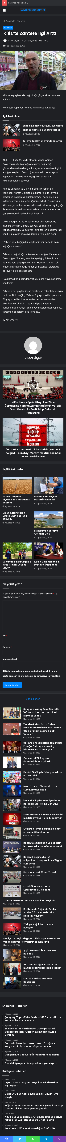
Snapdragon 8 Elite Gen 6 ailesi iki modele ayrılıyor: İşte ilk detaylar (43, 816)
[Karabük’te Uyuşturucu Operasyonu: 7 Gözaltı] (12, 891)
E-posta (7, 647)
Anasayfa (10, 21)
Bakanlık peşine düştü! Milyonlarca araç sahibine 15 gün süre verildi (42, 860)
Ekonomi (21, 21)
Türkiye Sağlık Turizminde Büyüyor (42, 141)
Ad (5, 635)
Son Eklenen (33, 698)
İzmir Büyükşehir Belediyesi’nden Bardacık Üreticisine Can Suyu (42, 802)
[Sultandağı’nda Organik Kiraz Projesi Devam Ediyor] (17, 551)
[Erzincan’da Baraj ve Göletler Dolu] (48, 519)
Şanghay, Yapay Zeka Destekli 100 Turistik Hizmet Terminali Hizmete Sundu (41, 712)
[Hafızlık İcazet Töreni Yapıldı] (12, 877)
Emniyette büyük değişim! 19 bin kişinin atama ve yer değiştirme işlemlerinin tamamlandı (31, 940)
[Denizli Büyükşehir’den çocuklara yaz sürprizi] (12, 777)
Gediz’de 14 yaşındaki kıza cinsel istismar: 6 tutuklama (42, 830)
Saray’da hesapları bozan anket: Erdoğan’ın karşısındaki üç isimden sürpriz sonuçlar (42, 746)
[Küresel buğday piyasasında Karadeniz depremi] (17, 485)
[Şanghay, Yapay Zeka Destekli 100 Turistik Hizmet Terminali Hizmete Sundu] (12, 713)
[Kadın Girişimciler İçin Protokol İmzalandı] (48, 551)
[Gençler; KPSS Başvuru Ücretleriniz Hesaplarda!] (12, 762)
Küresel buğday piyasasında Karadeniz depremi (16, 499)
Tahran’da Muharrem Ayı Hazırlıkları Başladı (29, 900)
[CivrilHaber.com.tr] (33, 9)
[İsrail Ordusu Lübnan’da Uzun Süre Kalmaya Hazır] (12, 791)
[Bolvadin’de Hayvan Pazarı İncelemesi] (48, 485)
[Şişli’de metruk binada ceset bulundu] (12, 955)
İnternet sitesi (10, 659)
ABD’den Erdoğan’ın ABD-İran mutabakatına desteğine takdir (42, 966)
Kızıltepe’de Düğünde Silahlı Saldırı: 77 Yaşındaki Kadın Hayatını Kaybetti (39, 912)
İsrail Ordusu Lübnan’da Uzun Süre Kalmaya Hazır (40, 788)
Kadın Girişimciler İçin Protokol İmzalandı (47, 563)
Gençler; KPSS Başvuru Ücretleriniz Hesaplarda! (37, 760)
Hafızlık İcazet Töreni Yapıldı (40, 872)
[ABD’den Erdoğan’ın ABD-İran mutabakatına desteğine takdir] (12, 969)
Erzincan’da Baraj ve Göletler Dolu (46, 532)
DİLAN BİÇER (14, 41)
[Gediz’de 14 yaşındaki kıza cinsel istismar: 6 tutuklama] (12, 833)
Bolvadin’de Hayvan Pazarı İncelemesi (46, 498)
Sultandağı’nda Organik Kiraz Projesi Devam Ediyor (17, 564)
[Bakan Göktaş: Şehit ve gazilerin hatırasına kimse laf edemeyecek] (12, 847)
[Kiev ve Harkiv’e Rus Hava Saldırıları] (12, 983)
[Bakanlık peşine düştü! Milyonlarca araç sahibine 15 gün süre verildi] (11, 130)
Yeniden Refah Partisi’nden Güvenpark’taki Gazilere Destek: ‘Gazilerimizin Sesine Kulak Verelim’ (42, 729)
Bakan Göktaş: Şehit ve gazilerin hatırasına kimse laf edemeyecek (42, 844)
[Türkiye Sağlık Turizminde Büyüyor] (11, 145)
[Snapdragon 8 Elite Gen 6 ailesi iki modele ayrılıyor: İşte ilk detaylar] (12, 819)
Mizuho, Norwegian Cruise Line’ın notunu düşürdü (15, 515)
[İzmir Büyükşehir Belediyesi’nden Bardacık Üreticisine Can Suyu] (12, 805)
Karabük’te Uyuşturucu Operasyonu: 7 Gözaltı (36, 888)
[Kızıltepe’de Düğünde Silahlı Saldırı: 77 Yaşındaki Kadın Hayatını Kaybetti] (12, 913)
